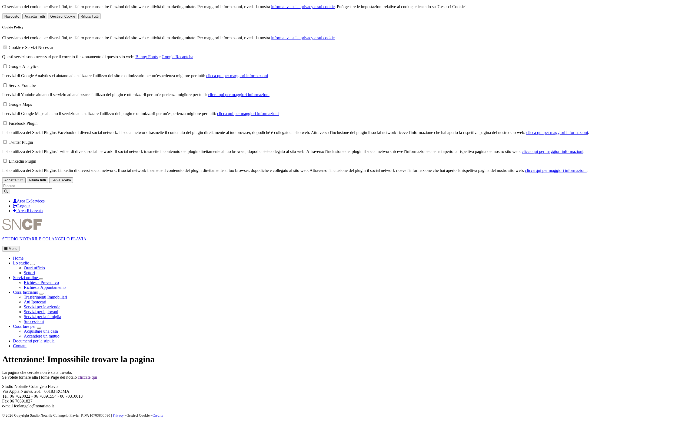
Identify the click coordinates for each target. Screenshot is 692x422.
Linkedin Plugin (22, 161)
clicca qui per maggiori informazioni (237, 75)
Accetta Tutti (35, 16)
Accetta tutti (14, 180)
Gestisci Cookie (62, 16)
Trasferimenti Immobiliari (45, 297)
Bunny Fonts (146, 56)
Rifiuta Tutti (90, 16)
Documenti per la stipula (34, 341)
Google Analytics (23, 66)
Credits (157, 415)
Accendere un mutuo (41, 336)
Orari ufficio (34, 268)
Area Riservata (30, 210)
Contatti (19, 346)
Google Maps (20, 104)
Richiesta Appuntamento (45, 287)
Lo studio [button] (21, 263)
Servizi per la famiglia (42, 316)
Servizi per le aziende (42, 307)
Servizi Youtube (22, 85)
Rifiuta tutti (37, 180)
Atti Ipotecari (35, 302)
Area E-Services (31, 201)
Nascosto (11, 16)
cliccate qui (87, 377)
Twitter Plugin (21, 142)
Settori (29, 272)
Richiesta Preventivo (41, 282)
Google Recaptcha (177, 56)
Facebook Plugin (23, 123)
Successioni (34, 321)
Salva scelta (61, 180)
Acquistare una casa (41, 331)
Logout (23, 206)
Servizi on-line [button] (26, 277)
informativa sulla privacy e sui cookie (303, 6)
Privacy (118, 415)
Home (18, 258)
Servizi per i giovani (41, 311)
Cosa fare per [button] (25, 326)
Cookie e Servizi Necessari (32, 47)
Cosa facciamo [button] (26, 292)
